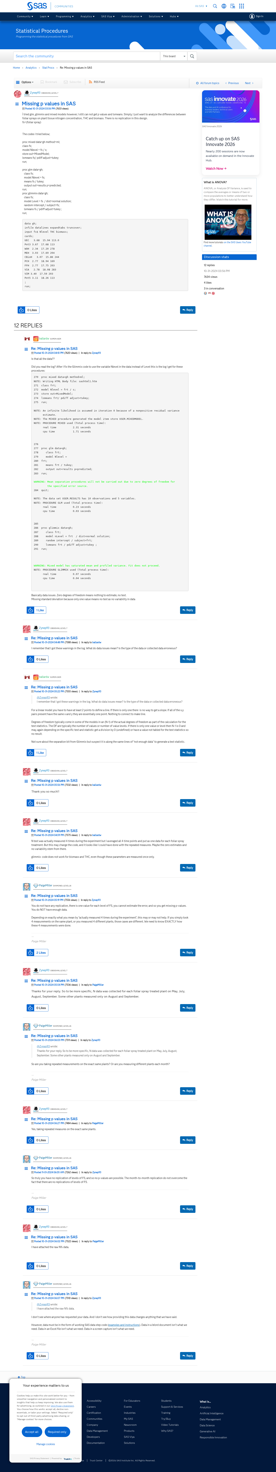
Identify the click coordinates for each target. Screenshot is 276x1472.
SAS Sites (241, 6)
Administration (130, 16)
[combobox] (105, 56)
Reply (189, 310)
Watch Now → (216, 168)
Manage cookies (45, 1444)
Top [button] (23, 1377)
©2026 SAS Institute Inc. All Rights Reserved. (132, 1460)
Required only (57, 1432)
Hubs (173, 16)
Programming (63, 16)
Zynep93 (35, 92)
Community (24, 16)
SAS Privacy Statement (62, 1405)
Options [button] (26, 82)
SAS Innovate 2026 (212, 126)
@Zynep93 (43, 697)
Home (16, 67)
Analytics (86, 16)
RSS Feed (99, 82)
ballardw (44, 338)
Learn (43, 16)
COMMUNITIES (64, 6)
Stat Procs (48, 67)
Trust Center (96, 1460)
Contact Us (232, 6)
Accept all (31, 1432)
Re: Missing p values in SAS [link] (76, 67)
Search (215, 6)
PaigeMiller (45, 885)
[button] (18, 104)
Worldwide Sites (224, 6)
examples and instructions (124, 1325)
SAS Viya (106, 16)
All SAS (199, 6)
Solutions (155, 16)
